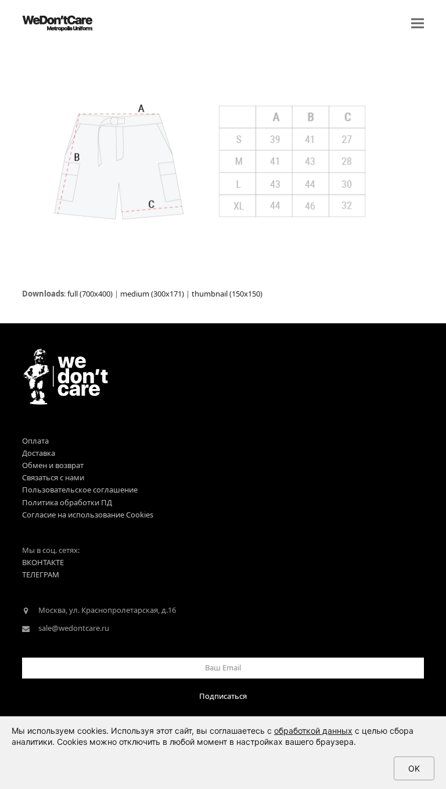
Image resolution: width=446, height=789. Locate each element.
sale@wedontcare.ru (73, 628)
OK (414, 768)
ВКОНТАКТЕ (43, 562)
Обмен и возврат (53, 465)
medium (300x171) (152, 293)
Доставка (38, 453)
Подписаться (223, 696)
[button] (417, 23)
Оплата (35, 440)
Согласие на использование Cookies (87, 514)
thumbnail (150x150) (227, 293)
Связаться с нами (53, 477)
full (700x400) (90, 293)
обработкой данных (313, 731)
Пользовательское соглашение (80, 489)
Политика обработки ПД (67, 502)
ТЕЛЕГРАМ (40, 574)
